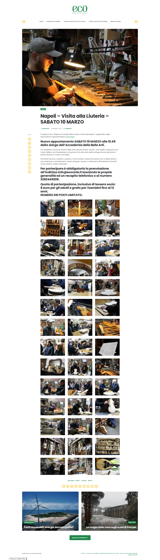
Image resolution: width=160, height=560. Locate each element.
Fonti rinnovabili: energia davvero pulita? (49, 527)
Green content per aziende (98, 21)
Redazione (45, 128)
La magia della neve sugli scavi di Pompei (111, 527)
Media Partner (116, 21)
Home (41, 21)
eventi (77, 480)
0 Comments (67, 128)
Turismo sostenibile (53, 21)
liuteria (83, 480)
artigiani (71, 480)
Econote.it (70, 137)
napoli (90, 480)
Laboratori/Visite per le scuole (75, 21)
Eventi (43, 109)
